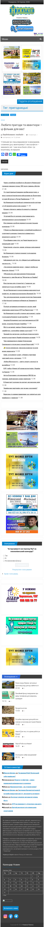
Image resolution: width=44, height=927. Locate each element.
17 (4, 886)
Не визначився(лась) (13, 561)
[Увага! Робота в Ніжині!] (8, 745)
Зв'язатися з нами (11, 908)
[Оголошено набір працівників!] (8, 756)
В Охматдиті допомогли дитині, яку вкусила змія (22, 382)
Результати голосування (22, 570)
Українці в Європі (8, 854)
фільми (18, 137)
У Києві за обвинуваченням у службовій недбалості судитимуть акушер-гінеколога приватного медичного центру (21, 233)
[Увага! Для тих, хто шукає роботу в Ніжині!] (8, 733)
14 (27, 883)
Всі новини (5, 115)
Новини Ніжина (21, 18)
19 (16, 886)
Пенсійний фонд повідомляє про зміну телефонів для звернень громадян (26, 696)
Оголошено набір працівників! (25, 755)
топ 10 (13, 137)
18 (10, 886)
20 (22, 886)
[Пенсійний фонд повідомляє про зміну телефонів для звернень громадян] (8, 695)
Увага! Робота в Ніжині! (23, 744)
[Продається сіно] (8, 710)
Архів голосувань (11, 574)
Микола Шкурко (9, 773)
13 (22, 883)
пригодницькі (7, 137)
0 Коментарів (32, 135)
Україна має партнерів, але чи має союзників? (20, 388)
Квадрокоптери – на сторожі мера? (23, 787)
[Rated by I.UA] (7, 901)
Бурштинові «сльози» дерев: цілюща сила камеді (22, 247)
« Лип (4, 895)
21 (27, 886)
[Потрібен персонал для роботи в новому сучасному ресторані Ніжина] (8, 721)
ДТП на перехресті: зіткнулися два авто (26, 804)
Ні (5, 558)
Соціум (13, 115)
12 (16, 883)
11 (10, 883)
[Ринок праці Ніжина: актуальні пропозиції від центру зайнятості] (8, 684)
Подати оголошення (30, 101)
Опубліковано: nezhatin (12, 134)
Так (6, 556)
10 (4, 883)
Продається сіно (21, 708)
